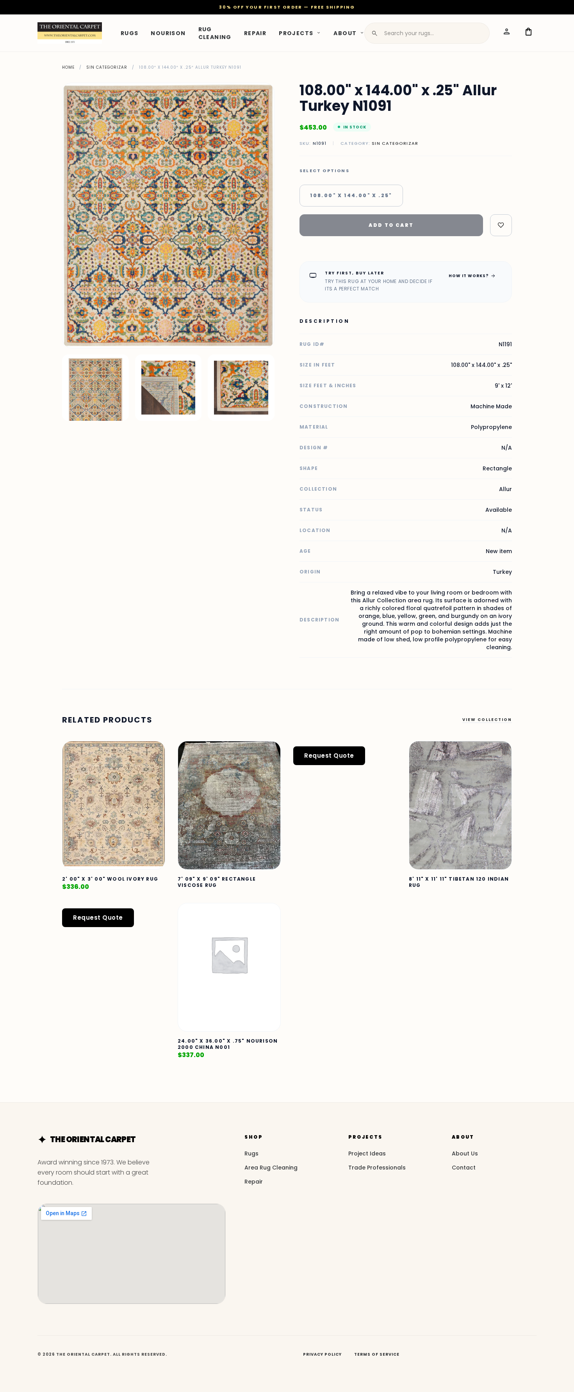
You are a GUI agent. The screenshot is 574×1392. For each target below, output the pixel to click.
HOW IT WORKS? (472, 275)
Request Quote (329, 755)
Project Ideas (367, 1153)
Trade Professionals (377, 1167)
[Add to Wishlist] (501, 225)
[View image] (95, 387)
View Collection (487, 720)
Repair (255, 33)
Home (68, 67)
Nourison (168, 33)
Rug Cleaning (215, 33)
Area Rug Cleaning (271, 1167)
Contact (464, 1167)
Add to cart (391, 225)
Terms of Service (376, 1354)
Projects (296, 33)
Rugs (130, 33)
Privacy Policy (322, 1354)
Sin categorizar (106, 67)
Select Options (324, 171)
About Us (465, 1153)
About (345, 33)
